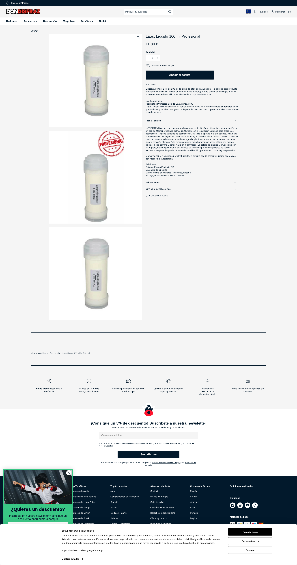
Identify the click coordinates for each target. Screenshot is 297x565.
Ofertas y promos (158, 518)
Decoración (50, 21)
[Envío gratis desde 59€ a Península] (49, 388)
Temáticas (87, 21)
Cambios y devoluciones (162, 507)
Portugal (194, 513)
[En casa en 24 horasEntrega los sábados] (89, 388)
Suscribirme (148, 454)
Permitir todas (250, 532)
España (194, 491)
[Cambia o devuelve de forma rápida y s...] (168, 388)
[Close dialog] (68, 472)
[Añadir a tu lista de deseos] (138, 38)
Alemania (194, 502)
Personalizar (248, 541)
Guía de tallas (157, 502)
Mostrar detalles (70, 559)
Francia (194, 496)
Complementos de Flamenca (124, 496)
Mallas (113, 507)
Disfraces (11, 21)
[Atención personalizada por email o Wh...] (128, 388)
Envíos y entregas (159, 496)
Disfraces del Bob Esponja (83, 496)
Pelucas (114, 518)
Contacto (154, 491)
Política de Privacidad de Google (166, 462)
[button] (289, 11)
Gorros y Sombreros (120, 523)
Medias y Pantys (118, 513)
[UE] (248, 11)
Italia (192, 507)
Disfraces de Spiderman (82, 523)
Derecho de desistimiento (162, 513)
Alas (112, 491)
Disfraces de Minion (80, 513)
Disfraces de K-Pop (80, 507)
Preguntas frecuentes (160, 523)
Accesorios (30, 21)
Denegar (250, 550)
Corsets (114, 502)
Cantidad (150, 52)
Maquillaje (69, 21)
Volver (34, 31)
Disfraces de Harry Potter (83, 502)
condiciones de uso (172, 443)
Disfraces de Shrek (80, 518)
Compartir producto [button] (158, 195)
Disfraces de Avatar (80, 491)
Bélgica (193, 518)
